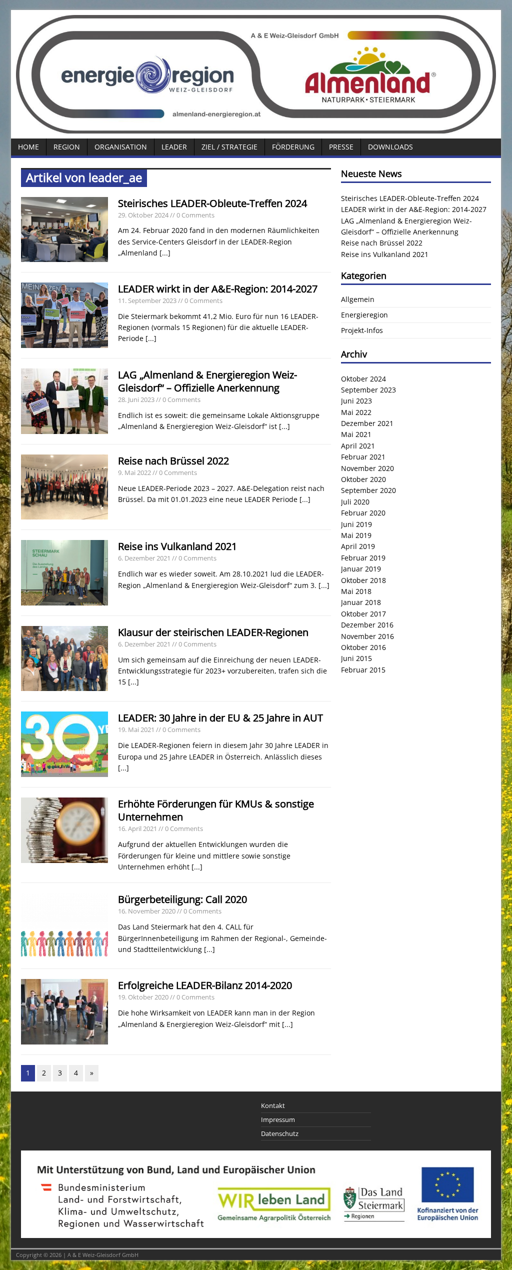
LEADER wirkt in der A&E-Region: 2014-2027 (218, 289)
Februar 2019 (363, 557)
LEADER (174, 147)
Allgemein (357, 299)
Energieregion (364, 315)
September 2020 (368, 490)
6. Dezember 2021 (144, 558)
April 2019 (358, 546)
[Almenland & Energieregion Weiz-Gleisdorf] (256, 127)
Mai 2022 (356, 412)
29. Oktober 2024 (143, 215)
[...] (165, 253)
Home (28, 147)
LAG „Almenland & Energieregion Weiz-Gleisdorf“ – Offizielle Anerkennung (207, 381)
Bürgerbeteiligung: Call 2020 (182, 899)
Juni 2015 (356, 658)
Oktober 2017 (363, 613)
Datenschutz (279, 1133)
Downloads (390, 147)
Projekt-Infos (362, 330)
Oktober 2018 (363, 580)
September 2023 (368, 389)
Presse (341, 147)
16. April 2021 (137, 828)
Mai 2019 (356, 535)
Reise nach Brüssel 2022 (173, 461)
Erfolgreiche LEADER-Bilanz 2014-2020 (205, 985)
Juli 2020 (355, 501)
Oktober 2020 (363, 479)
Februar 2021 (363, 457)
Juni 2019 (356, 524)
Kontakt (273, 1105)
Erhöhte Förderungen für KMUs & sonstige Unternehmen (216, 810)
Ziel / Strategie (230, 147)
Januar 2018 (361, 602)
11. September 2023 (147, 300)
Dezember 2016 (367, 625)
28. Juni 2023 (136, 399)
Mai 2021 (356, 434)
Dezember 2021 (367, 423)
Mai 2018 (356, 591)
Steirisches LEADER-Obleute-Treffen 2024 (212, 203)
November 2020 (367, 468)
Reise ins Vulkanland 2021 (177, 546)
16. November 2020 (147, 911)
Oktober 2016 (363, 647)
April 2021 (358, 445)
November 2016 (367, 636)
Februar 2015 (363, 669)
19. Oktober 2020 (143, 997)
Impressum (278, 1119)
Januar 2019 (361, 569)
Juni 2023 (356, 401)
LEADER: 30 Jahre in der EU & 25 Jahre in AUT (220, 717)
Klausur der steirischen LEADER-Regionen (213, 632)
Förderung (293, 147)
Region (67, 147)
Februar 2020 (363, 513)
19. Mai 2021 (136, 729)
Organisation (120, 147)
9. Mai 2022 (134, 472)
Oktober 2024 (363, 379)
